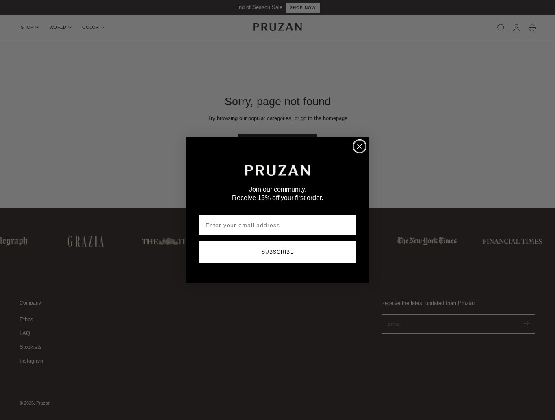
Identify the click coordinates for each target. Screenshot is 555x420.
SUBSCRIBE (278, 252)
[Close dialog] (359, 146)
